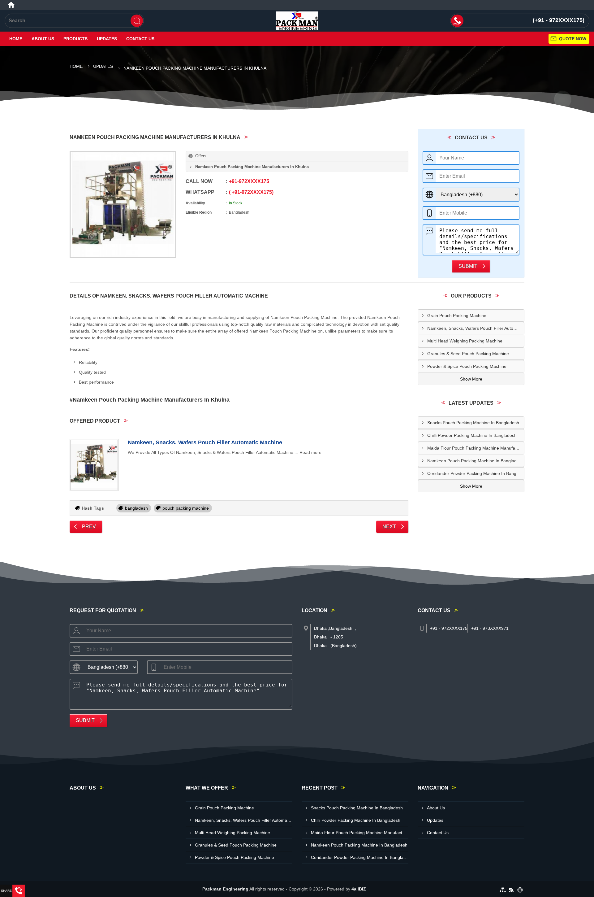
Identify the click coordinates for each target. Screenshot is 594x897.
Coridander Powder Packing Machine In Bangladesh (475, 473)
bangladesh (136, 508)
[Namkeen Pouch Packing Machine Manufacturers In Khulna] (123, 204)
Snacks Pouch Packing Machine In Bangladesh (473, 422)
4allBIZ (358, 888)
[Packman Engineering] (297, 20)
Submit (467, 266)
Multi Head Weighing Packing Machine (464, 340)
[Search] (137, 21)
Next (389, 526)
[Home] (11, 5)
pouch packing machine (185, 508)
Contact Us (140, 38)
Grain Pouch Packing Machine (456, 315)
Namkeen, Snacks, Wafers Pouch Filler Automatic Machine (205, 442)
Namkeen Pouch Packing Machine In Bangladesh (475, 460)
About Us (43, 38)
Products (75, 38)
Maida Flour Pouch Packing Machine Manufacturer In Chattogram (475, 448)
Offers (200, 156)
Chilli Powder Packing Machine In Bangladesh (472, 435)
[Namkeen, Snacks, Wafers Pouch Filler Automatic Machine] (94, 465)
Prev (89, 526)
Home (15, 38)
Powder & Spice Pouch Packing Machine (466, 366)
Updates (107, 38)
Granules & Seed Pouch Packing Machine (468, 353)
